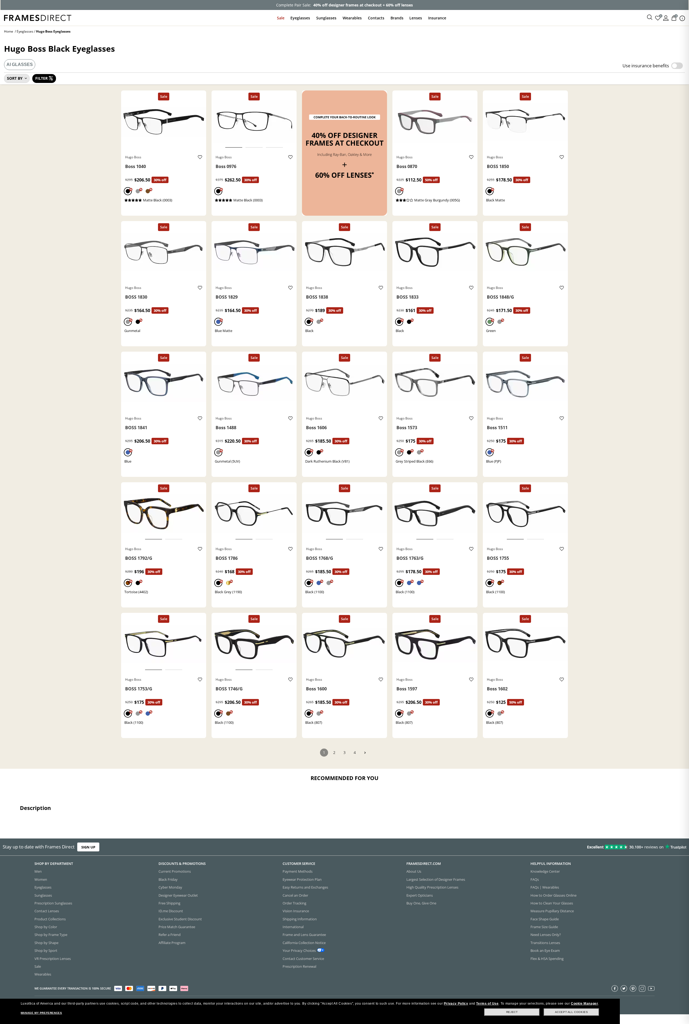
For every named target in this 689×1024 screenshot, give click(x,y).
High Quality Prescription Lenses (432, 887)
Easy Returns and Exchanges (305, 887)
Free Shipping (169, 903)
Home (8, 31)
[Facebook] (614, 988)
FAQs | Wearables (544, 887)
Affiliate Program (172, 942)
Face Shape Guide (544, 919)
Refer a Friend (170, 934)
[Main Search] (649, 17)
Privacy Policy (456, 1003)
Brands (397, 17)
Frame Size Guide (544, 926)
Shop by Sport (45, 950)
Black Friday (168, 879)
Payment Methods (297, 871)
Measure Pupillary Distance (552, 910)
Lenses (415, 17)
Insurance (437, 17)
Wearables (352, 17)
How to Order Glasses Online (553, 895)
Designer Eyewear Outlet (178, 895)
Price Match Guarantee (177, 926)
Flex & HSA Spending (547, 958)
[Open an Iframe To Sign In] (666, 17)
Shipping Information (300, 919)
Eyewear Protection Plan (302, 879)
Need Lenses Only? (545, 934)
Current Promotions (175, 871)
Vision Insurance (296, 910)
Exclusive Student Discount (180, 919)
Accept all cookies (571, 1012)
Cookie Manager (584, 1003)
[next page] (365, 753)
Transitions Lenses (545, 942)
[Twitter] (624, 988)
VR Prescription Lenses (52, 958)
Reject (512, 1012)
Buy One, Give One (421, 903)
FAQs (534, 879)
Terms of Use (487, 1003)
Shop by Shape (46, 942)
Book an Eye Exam (545, 950)
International (293, 926)
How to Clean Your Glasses (551, 903)
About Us (413, 871)
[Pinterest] (633, 988)
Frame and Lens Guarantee (304, 934)
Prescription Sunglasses (53, 903)
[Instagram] (642, 988)
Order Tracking (294, 903)
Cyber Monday (170, 887)
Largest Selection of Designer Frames (435, 879)
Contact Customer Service (303, 958)
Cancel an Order (295, 895)
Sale (280, 17)
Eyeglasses (300, 17)
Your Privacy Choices (299, 950)
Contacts (376, 17)
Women (40, 879)
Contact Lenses (46, 910)
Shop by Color (45, 926)
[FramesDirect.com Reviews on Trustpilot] (544, 847)
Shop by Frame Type (50, 934)
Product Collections (50, 919)
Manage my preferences (41, 1012)
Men (38, 871)
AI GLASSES (19, 64)
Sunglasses (326, 17)
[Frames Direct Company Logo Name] (37, 17)
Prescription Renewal (299, 966)
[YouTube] (651, 988)
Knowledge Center (545, 871)
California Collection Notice (304, 942)
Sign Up (88, 846)
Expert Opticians (419, 895)
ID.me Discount (171, 910)
